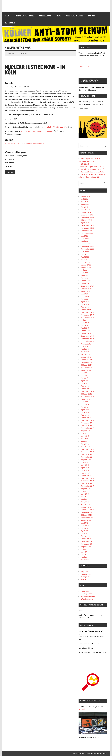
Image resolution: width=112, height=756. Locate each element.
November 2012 (87, 512)
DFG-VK (24, 131)
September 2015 (87, 428)
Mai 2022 (84, 254)
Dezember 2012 (87, 509)
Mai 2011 (84, 554)
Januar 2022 (86, 265)
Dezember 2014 (87, 449)
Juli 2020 (84, 294)
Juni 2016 (85, 404)
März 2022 (85, 259)
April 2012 (85, 531)
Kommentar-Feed (88, 596)
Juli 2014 (84, 462)
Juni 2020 (85, 296)
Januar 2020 (86, 309)
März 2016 (85, 412)
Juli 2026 (84, 199)
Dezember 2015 (87, 420)
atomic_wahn (22, 53)
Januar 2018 (86, 357)
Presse (83, 579)
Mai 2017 (84, 378)
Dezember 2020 (87, 286)
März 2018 (85, 352)
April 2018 (85, 349)
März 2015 (85, 444)
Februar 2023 (86, 244)
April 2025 (85, 223)
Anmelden (85, 591)
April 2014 (85, 467)
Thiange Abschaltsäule (24, 16)
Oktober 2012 (86, 515)
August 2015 (86, 431)
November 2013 (87, 481)
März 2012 (85, 533)
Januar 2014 (86, 475)
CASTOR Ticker (84, 66)
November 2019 (87, 315)
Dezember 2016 (87, 391)
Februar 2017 (86, 386)
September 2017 (87, 367)
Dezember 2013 (87, 478)
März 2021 (85, 278)
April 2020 (85, 301)
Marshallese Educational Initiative (41, 131)
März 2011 (85, 560)
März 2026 (85, 207)
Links (58, 16)
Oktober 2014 (86, 454)
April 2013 (85, 499)
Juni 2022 (85, 251)
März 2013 (85, 502)
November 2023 (87, 228)
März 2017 (85, 383)
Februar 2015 (86, 446)
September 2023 (87, 233)
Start (7, 16)
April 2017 (85, 380)
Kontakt (91, 16)
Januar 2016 (86, 417)
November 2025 (87, 217)
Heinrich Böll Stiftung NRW (56, 127)
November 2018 (87, 338)
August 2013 (86, 488)
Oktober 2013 (86, 483)
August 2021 (86, 267)
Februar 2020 (86, 307)
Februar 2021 (86, 280)
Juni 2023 (85, 238)
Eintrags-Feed (86, 594)
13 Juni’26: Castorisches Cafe (92, 172)
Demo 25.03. (86, 574)
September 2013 (87, 486)
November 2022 (87, 246)
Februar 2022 (86, 262)
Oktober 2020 (86, 288)
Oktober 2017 (86, 365)
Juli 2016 (84, 402)
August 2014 (86, 459)
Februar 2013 (86, 504)
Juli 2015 (84, 433)
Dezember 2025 (87, 215)
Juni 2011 (85, 552)
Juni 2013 (85, 494)
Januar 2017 (86, 388)
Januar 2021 (86, 283)
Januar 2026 (86, 212)
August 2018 (86, 344)
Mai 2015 (84, 438)
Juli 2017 (84, 373)
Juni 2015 (85, 436)
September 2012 (87, 517)
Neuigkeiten (86, 577)
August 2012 (86, 520)
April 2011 (85, 557)
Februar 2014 (86, 473)
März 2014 (85, 470)
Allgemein (10, 172)
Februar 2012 (86, 536)
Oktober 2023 (86, 230)
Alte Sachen (10, 23)
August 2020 (86, 291)
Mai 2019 (84, 325)
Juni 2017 (85, 375)
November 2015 (87, 423)
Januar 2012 (86, 538)
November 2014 (87, 452)
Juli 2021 (84, 270)
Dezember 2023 (87, 225)
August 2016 (86, 399)
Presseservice (45, 16)
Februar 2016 (86, 415)
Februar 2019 (86, 330)
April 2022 (85, 257)
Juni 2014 (85, 465)
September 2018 (87, 341)
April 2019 (85, 328)
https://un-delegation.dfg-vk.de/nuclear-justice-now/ (25, 143)
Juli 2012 (84, 523)
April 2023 (85, 241)
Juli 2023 (84, 236)
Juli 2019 (84, 320)
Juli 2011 (84, 549)
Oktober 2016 (86, 394)
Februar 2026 (86, 209)
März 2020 (85, 304)
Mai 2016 (84, 407)
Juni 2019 (85, 323)
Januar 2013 (86, 507)
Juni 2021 (85, 273)
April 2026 (85, 204)
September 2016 (87, 396)
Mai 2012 (84, 528)
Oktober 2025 (86, 220)
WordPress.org (87, 599)
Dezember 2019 (87, 312)
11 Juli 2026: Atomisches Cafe (93, 169)
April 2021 (85, 275)
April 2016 (85, 409)
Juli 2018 (84, 346)
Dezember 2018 (87, 336)
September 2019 (87, 317)
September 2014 (87, 457)
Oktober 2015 (86, 425)
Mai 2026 (84, 201)
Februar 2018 (86, 354)
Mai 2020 (84, 299)
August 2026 (86, 196)
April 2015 (85, 441)
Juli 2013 (84, 491)
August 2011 (86, 546)
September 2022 (87, 249)
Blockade (82, 709)
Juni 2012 (85, 525)
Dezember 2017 (87, 359)
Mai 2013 (84, 496)
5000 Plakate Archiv (74, 16)
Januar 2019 (86, 333)
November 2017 (87, 362)
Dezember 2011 (87, 541)
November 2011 (87, 544)
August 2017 (86, 370)
